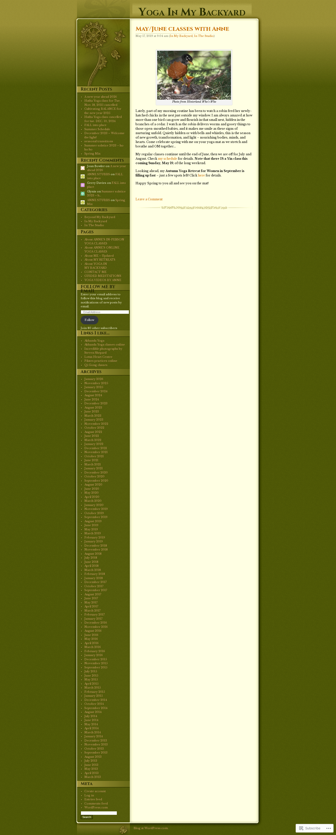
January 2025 (93, 387)
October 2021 (94, 456)
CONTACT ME (95, 272)
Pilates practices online (100, 360)
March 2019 (92, 533)
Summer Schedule (97, 129)
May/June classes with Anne (182, 29)
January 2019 (93, 541)
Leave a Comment (149, 199)
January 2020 (94, 505)
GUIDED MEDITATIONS (102, 276)
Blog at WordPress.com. (151, 828)
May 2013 (91, 769)
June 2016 (91, 635)
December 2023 (95, 403)
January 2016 (93, 655)
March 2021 (92, 464)
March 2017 (92, 610)
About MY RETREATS (99, 259)
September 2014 (95, 708)
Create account (95, 791)
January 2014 (93, 736)
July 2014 (90, 716)
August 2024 (93, 395)
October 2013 (94, 748)
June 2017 (91, 598)
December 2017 (95, 582)
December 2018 (95, 545)
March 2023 (92, 415)
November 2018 (96, 549)
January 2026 (93, 379)
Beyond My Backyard (99, 217)
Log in (89, 795)
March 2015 (92, 687)
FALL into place (95, 125)
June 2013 (91, 765)
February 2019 (94, 537)
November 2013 (96, 744)
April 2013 (91, 773)
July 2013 (90, 760)
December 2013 (95, 740)
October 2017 (94, 586)
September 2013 (95, 752)
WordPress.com (96, 807)
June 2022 (91, 436)
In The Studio (204, 36)
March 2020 (93, 501)
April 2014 (91, 728)
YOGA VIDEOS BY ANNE (102, 280)
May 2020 (91, 492)
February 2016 (94, 651)
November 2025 (96, 383)
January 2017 (93, 618)
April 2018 (91, 565)
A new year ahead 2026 (100, 96)
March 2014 (92, 732)
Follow (89, 320)
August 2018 (93, 553)
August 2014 (93, 712)
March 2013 (92, 777)
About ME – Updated (99, 255)
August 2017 (92, 594)
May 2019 (91, 529)
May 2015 (91, 679)
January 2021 (93, 468)
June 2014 (91, 720)
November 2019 (96, 509)
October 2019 (94, 513)
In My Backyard (181, 36)
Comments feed (96, 803)
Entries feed (93, 799)
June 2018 (91, 562)
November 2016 (96, 627)
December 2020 (96, 472)
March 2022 (92, 440)
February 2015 (94, 691)
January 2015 (93, 695)
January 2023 (93, 419)
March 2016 (92, 647)
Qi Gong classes (95, 365)
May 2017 (91, 602)
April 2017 (91, 606)
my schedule (167, 158)
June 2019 (91, 525)
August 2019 (93, 521)
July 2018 (90, 557)
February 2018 (94, 574)
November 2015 (96, 663)
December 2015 (95, 659)
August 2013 (93, 756)
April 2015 (91, 683)
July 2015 (90, 671)
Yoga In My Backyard (191, 10)
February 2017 (94, 614)
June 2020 (91, 488)
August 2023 (93, 407)
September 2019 (95, 517)
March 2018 (92, 570)
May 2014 (91, 724)
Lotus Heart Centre (98, 357)
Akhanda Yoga (94, 340)
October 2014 (94, 704)
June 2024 (91, 399)
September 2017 (95, 590)
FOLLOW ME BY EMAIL (98, 289)
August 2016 (93, 630)
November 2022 (96, 423)
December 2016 (95, 622)
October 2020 (94, 476)
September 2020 (96, 480)
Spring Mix (92, 153)
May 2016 (91, 639)
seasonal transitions (98, 141)
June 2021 (91, 460)
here (201, 175)
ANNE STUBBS (98, 174)
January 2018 (93, 578)
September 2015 (95, 667)
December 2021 (95, 448)
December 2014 (95, 700)
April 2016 (91, 643)
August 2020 (93, 484)
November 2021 (96, 452)
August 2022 (93, 432)
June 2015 (91, 675)
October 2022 (94, 427)
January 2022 (93, 444)
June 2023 (91, 411)
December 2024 (95, 391)
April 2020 (91, 497)
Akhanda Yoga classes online (104, 344)
